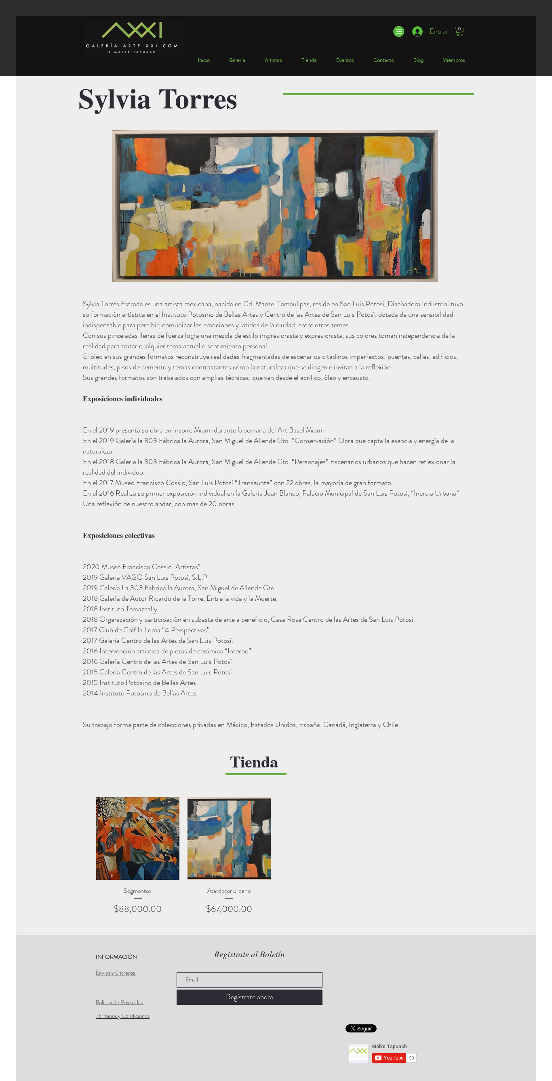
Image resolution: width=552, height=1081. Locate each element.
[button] (398, 31)
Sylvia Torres (157, 97)
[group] (275, 856)
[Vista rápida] (137, 838)
